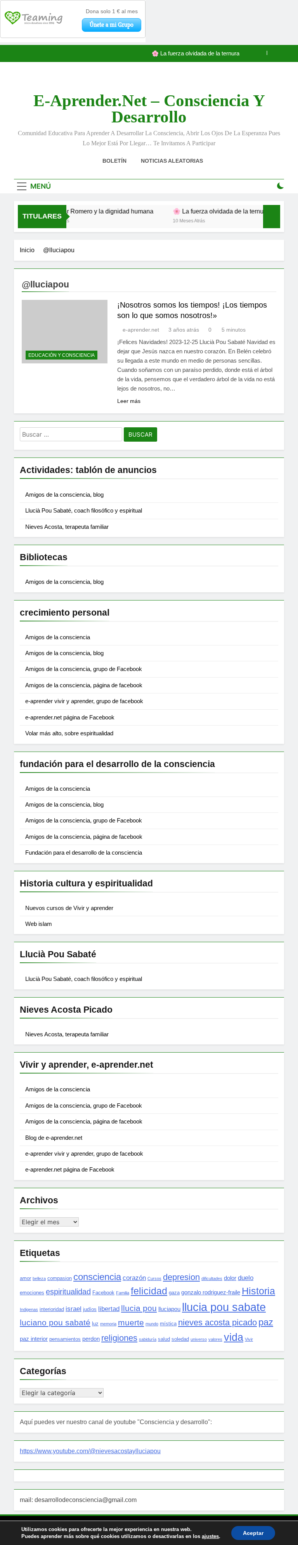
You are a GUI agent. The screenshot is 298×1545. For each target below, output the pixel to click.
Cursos (154, 1278)
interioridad (52, 1309)
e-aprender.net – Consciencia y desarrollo (149, 108)
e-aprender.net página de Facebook (69, 717)
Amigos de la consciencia (57, 637)
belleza (39, 1278)
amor (25, 1278)
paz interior (34, 1338)
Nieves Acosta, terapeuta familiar (67, 526)
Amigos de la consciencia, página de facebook (83, 685)
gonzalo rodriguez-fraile (210, 1292)
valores (215, 1339)
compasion (59, 1278)
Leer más (128, 401)
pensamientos (65, 1339)
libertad (109, 1309)
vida (233, 1337)
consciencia (97, 1276)
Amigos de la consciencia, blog (64, 494)
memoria (108, 1323)
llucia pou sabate (224, 1307)
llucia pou (139, 1308)
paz (265, 1322)
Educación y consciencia (61, 355)
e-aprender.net (141, 330)
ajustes (210, 1536)
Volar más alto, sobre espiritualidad (69, 733)
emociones (32, 1293)
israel (73, 1309)
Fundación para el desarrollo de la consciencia (83, 852)
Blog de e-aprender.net (53, 1137)
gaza (174, 1293)
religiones (119, 1338)
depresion (181, 1277)
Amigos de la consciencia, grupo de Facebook (83, 669)
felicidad (149, 1290)
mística (168, 1323)
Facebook (103, 1293)
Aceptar (253, 1533)
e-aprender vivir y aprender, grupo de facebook (84, 701)
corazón (134, 1278)
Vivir (249, 1339)
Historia (258, 1290)
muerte (131, 1322)
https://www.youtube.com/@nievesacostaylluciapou (90, 1451)
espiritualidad (68, 1291)
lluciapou (169, 1309)
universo (199, 1339)
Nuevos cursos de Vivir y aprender (69, 908)
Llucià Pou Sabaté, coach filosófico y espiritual (83, 510)
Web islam (38, 923)
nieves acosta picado (217, 1322)
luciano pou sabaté (55, 1322)
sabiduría (147, 1339)
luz (95, 1323)
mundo (152, 1323)
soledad (180, 1339)
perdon (91, 1338)
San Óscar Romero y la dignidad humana (87, 211)
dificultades (211, 1278)
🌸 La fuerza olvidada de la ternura (195, 53)
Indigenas (29, 1309)
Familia (122, 1292)
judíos (90, 1309)
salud (164, 1339)
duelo (245, 1278)
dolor (230, 1278)
